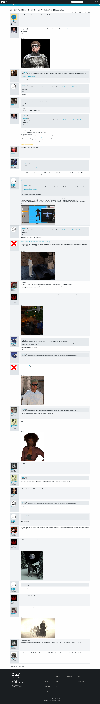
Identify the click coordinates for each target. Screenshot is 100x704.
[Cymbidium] (14, 491)
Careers (57, 686)
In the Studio (69, 676)
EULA (66, 698)
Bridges (57, 688)
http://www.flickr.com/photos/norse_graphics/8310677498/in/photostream (35, 241)
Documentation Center (48, 688)
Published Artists (81, 681)
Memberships (34, 1)
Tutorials (45, 679)
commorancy (13, 34)
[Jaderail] (14, 162)
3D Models (21, 1)
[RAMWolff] (14, 466)
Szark (12, 533)
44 (82, 12)
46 (85, 12)
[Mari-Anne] (14, 410)
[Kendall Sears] (14, 340)
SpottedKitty (13, 658)
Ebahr (23, 161)
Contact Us (46, 676)
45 (84, 12)
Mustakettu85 (13, 288)
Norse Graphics (14, 247)
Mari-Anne (13, 413)
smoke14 (12, 300)
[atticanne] (14, 150)
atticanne (13, 153)
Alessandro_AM (24, 72)
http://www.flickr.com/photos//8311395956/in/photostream (32, 365)
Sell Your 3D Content (48, 683)
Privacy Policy (61, 698)
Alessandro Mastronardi (13, 90)
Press (57, 683)
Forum (68, 681)
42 (79, 12)
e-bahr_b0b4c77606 (14, 77)
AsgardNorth (13, 613)
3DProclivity (13, 104)
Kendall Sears (13, 343)
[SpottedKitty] (14, 655)
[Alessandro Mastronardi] (14, 86)
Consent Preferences (48, 693)
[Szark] (14, 530)
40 (75, 12)
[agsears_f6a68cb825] (14, 422)
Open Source (46, 691)
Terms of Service (55, 698)
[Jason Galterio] (14, 17)
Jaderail (12, 165)
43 (80, 12)
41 (77, 12)
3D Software (15, 1)
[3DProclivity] (14, 101)
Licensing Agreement (48, 698)
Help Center (46, 681)
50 (88, 12)
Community (27, 1)
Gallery (68, 679)
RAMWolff (13, 469)
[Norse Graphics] (14, 243)
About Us (57, 681)
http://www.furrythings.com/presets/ (28, 76)
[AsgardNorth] (14, 610)
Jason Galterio (13, 20)
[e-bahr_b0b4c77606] (14, 73)
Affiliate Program (47, 686)
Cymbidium (13, 494)
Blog (56, 679)
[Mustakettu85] (14, 285)
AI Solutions (40, 1)
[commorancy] (14, 30)
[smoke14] (14, 297)
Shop (10, 1)
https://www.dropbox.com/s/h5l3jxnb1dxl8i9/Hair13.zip (77, 28)
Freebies (79, 679)
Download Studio (88, 1)
